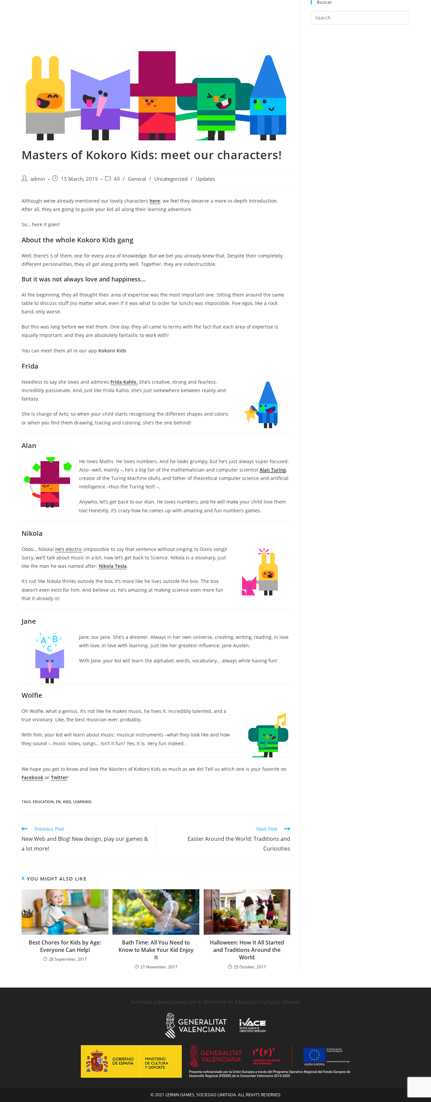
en (58, 801)
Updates (205, 179)
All (117, 179)
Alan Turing (273, 470)
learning (82, 801)
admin (37, 179)
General (137, 179)
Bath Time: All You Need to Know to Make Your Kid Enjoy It (156, 950)
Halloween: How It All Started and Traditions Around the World (247, 950)
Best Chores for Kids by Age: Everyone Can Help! (65, 946)
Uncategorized (171, 179)
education (43, 801)
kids (67, 801)
